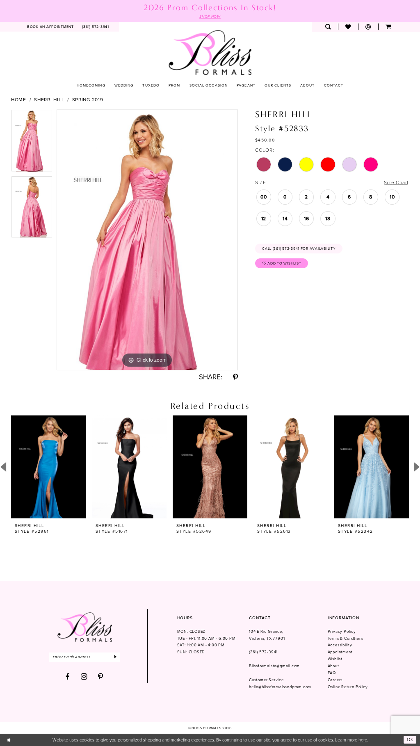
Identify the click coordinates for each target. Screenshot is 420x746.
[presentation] (48, 466)
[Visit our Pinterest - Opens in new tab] (100, 676)
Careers (335, 680)
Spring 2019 (87, 99)
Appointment (340, 652)
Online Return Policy (348, 687)
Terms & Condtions (346, 638)
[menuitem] (50, 27)
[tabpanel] (31, 143)
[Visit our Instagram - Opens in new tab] (84, 676)
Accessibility (340, 645)
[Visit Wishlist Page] (348, 27)
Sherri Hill (49, 99)
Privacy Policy (342, 631)
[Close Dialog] (9, 740)
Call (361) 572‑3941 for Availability (299, 248)
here (362, 740)
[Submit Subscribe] (116, 657)
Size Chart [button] (396, 182)
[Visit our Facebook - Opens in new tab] (68, 676)
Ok (410, 740)
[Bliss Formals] (210, 52)
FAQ (332, 673)
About (333, 666)
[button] (368, 27)
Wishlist (335, 659)
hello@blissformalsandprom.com (280, 687)
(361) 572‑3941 (263, 652)
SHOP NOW (210, 16)
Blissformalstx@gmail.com (274, 666)
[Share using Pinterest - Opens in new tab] (235, 377)
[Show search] (328, 27)
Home (18, 99)
